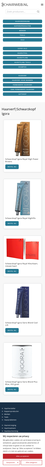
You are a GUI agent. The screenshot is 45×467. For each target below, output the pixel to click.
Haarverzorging (22, 21)
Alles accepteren (22, 456)
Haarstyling (22, 58)
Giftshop (23, 94)
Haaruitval (22, 53)
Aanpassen (10, 462)
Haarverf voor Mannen (22, 80)
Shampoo (22, 67)
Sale (22, 40)
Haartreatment (10, 428)
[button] (42, 4)
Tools (22, 35)
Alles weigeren (31, 462)
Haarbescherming (11, 431)
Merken (22, 30)
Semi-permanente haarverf (22, 89)
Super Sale (22, 48)
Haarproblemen (10, 420)
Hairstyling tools (22, 62)
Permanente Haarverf (22, 85)
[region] (22, 450)
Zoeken (38, 11)
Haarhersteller (9, 408)
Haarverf (22, 75)
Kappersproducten (22, 26)
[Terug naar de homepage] (15, 4)
